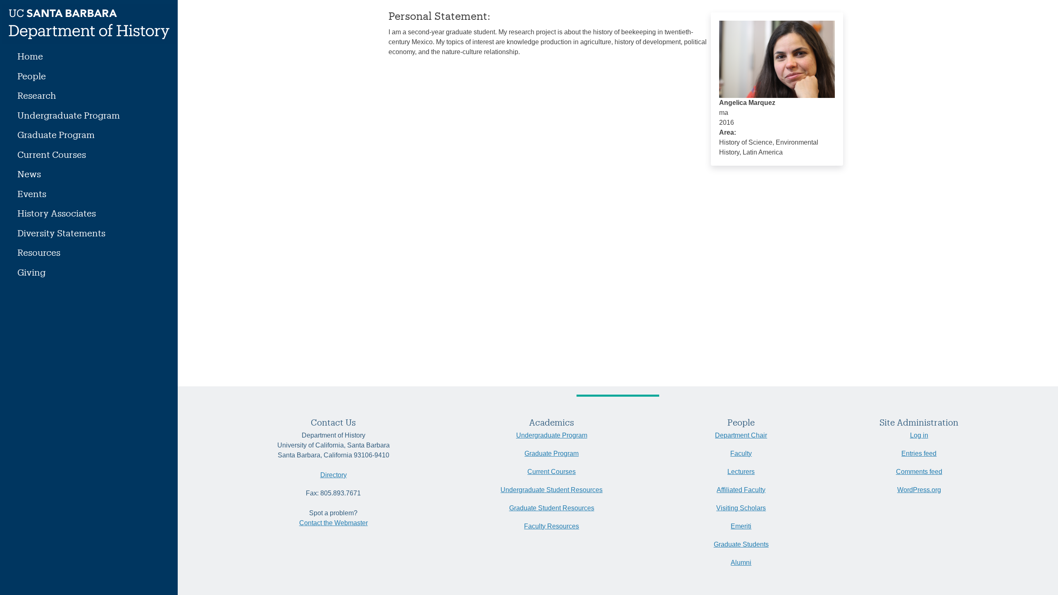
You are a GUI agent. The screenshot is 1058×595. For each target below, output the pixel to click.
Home (30, 56)
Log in (919, 435)
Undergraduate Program (68, 115)
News (29, 174)
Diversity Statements (61, 233)
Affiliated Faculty (741, 489)
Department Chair (741, 435)
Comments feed (919, 471)
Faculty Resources (551, 526)
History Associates (56, 213)
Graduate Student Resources (551, 508)
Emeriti (741, 526)
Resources (38, 252)
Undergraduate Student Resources (551, 489)
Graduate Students (741, 544)
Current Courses (51, 154)
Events (31, 193)
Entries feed (918, 453)
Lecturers (741, 471)
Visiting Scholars (741, 508)
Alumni (741, 562)
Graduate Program (56, 134)
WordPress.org (919, 489)
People (31, 76)
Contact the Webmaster (333, 522)
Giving (31, 272)
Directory (333, 474)
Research (36, 95)
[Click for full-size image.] (777, 58)
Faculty (741, 453)
